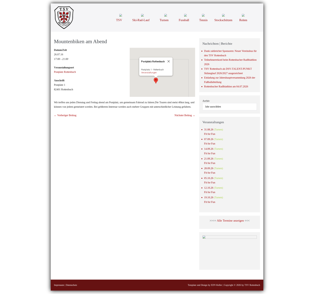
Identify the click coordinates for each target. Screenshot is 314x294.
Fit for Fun (209, 134)
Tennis (203, 20)
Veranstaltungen (149, 72)
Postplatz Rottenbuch (65, 72)
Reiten (243, 20)
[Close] (169, 61)
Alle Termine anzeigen (230, 220)
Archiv (206, 100)
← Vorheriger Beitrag (65, 115)
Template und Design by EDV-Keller (205, 285)
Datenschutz (71, 285)
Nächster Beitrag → (184, 115)
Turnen (164, 20)
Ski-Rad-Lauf (141, 20)
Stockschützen (223, 20)
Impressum (59, 285)
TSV (119, 20)
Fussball (184, 20)
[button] (255, 15)
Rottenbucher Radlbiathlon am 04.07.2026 (226, 86)
